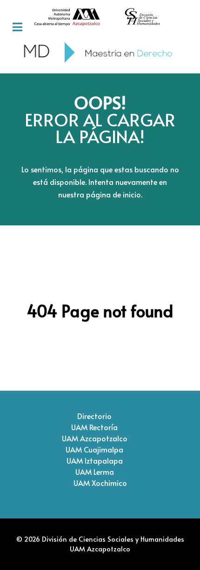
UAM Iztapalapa (95, 460)
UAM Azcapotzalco (94, 438)
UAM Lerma (94, 471)
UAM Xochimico (100, 483)
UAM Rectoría (94, 427)
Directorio (94, 416)
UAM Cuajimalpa (94, 449)
